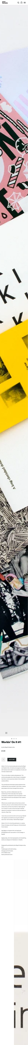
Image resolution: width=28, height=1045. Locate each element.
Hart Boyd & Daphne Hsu (9, 747)
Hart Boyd (3, 830)
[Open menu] (25, 2)
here (8, 825)
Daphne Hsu (4, 838)
